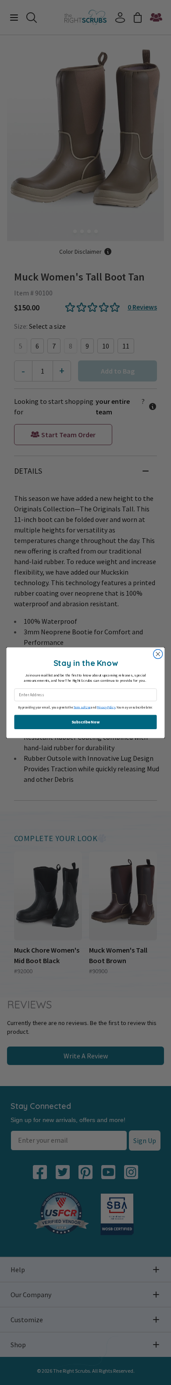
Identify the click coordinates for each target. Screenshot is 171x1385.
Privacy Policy (106, 707)
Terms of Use (82, 707)
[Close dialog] (158, 653)
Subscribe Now (85, 721)
